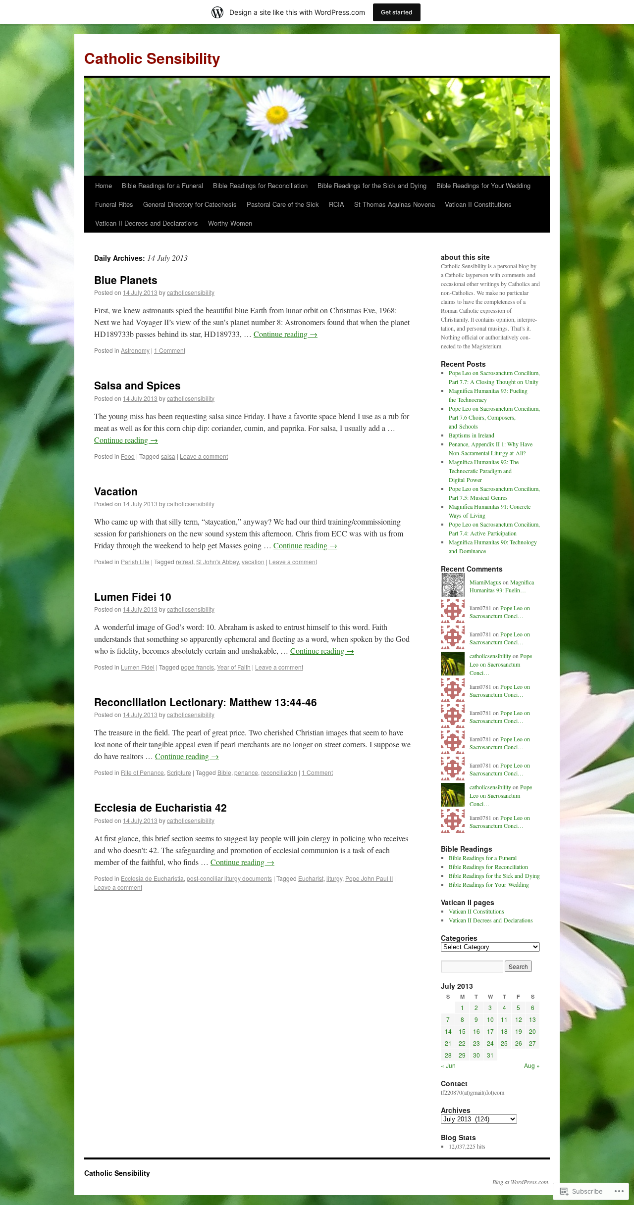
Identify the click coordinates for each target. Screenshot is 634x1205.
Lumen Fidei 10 (132, 596)
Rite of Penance (142, 772)
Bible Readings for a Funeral (162, 185)
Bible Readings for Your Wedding (483, 185)
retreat (184, 561)
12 (518, 1019)
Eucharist (310, 878)
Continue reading (285, 334)
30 (476, 1055)
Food (128, 456)
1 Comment (169, 350)
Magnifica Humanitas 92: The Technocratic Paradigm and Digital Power (484, 470)
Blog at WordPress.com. (521, 1182)
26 (518, 1043)
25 (504, 1043)
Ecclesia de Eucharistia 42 (160, 807)
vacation (253, 561)
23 (476, 1043)
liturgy (334, 878)
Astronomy (135, 350)
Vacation (116, 490)
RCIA (336, 204)
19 (518, 1031)
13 (532, 1019)
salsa (168, 456)
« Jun (448, 1065)
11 (504, 1019)
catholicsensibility (190, 292)
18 (504, 1031)
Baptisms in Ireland (471, 435)
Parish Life (135, 561)
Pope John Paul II (369, 878)
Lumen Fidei (138, 667)
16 (476, 1031)
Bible (224, 772)
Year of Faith (234, 667)
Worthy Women (230, 223)
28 (448, 1055)
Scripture (179, 772)
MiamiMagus (485, 582)
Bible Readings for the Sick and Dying (371, 185)
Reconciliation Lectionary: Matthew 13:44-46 (205, 701)
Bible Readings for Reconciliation (260, 185)
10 (490, 1019)
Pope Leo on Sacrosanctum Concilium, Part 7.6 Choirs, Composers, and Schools (494, 417)
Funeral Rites (114, 204)
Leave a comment (204, 456)
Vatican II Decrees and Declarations (146, 223)
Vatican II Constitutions (478, 204)
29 (462, 1055)
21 (448, 1043)
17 (490, 1031)
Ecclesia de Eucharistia (152, 878)
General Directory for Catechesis (190, 204)
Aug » (532, 1065)
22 (462, 1043)
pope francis (197, 667)
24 (490, 1043)
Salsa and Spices (137, 385)
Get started (397, 12)
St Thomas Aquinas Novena (394, 204)
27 (532, 1043)
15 (462, 1031)
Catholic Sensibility (152, 57)
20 (532, 1031)
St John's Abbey (217, 561)
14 (448, 1031)
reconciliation (279, 772)
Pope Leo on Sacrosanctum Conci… (500, 612)
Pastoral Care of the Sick (283, 204)
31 (490, 1055)
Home (103, 185)
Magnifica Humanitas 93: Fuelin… (502, 586)
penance (246, 772)
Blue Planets (126, 279)
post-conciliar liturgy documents (229, 878)
